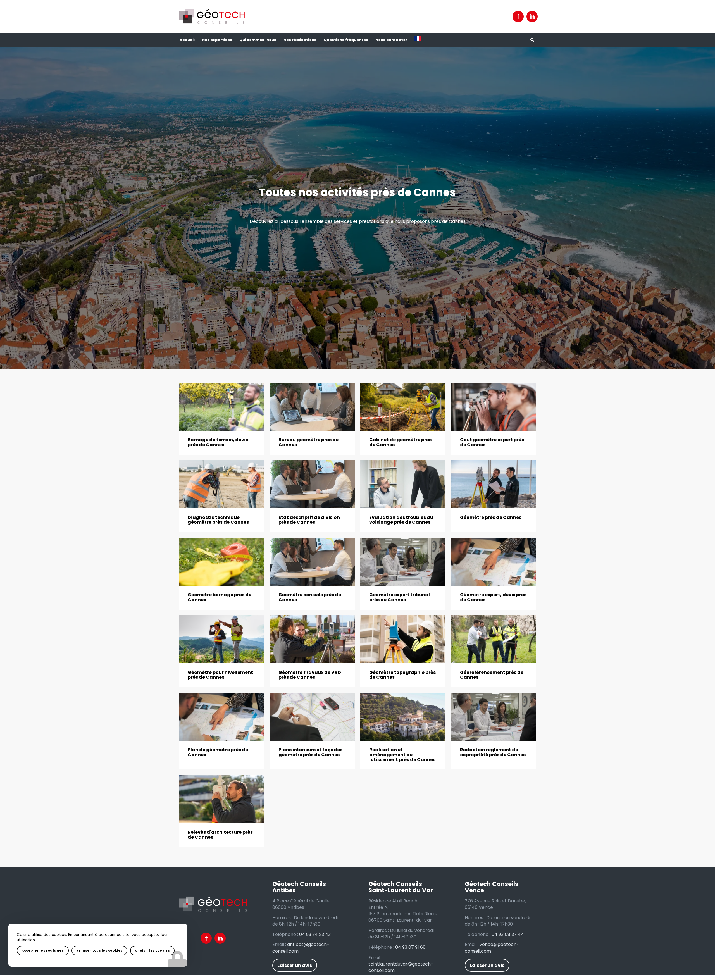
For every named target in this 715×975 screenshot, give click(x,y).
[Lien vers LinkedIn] (532, 16)
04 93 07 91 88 (410, 947)
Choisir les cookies (152, 950)
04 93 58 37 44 (508, 934)
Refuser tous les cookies (99, 950)
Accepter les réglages (43, 950)
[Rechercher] (532, 40)
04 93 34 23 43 (315, 934)
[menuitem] (187, 40)
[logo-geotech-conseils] (212, 16)
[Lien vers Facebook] (518, 16)
